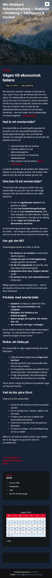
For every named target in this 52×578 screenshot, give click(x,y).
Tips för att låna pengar (18, 494)
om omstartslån (30, 115)
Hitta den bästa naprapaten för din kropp (12, 461)
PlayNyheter (14, 486)
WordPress (34, 572)
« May (8, 541)
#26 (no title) (14, 483)
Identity (19, 575)
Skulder (7, 70)
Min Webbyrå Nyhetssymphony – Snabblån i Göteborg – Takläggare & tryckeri (26, 10)
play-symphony (27, 86)
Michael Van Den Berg (33, 575)
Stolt (11, 490)
